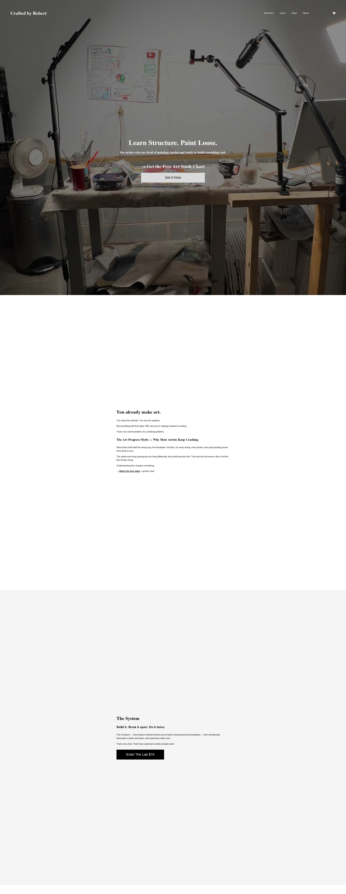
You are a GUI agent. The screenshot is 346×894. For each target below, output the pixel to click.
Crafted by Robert (28, 13)
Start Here (269, 13)
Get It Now (173, 177)
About (306, 13)
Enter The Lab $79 (140, 754)
